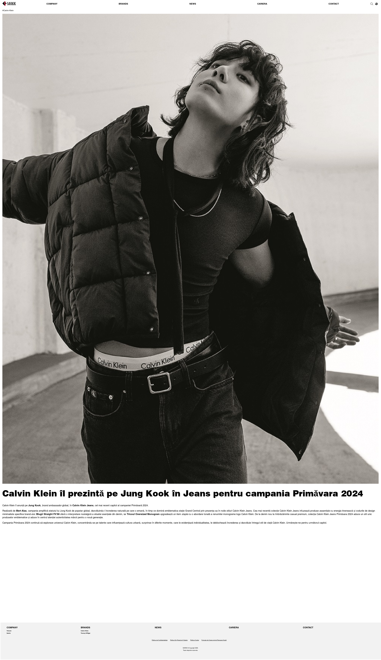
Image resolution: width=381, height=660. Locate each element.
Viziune (9, 631)
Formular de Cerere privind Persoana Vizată (214, 640)
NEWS (192, 4)
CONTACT (334, 4)
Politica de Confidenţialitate (159, 640)
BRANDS (123, 4)
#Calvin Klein (8, 11)
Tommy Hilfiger (85, 633)
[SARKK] (9, 5)
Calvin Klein (84, 631)
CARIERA (262, 4)
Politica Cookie (194, 640)
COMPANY (51, 4)
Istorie (9, 633)
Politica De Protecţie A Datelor (179, 640)
